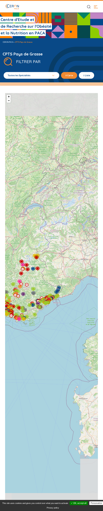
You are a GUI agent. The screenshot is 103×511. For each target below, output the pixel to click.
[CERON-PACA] (12, 6)
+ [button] (9, 96)
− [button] (9, 100)
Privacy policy (53, 508)
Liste (87, 75)
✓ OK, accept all (79, 503)
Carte (70, 75)
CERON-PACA (8, 42)
